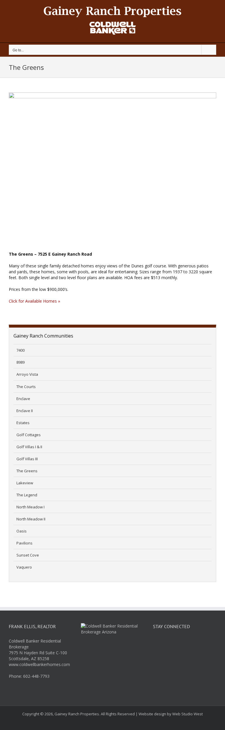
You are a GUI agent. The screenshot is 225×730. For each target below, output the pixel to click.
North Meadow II (30, 519)
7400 (20, 350)
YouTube (200, 643)
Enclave (23, 398)
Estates (23, 422)
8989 (20, 362)
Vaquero (24, 567)
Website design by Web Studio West (171, 713)
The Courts (26, 386)
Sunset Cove (27, 555)
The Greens (27, 470)
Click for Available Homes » (34, 301)
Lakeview (24, 482)
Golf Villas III (27, 458)
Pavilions (24, 543)
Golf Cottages (28, 434)
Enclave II (24, 410)
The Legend (26, 495)
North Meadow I (30, 507)
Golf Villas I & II (29, 446)
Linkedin (186, 643)
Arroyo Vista (27, 374)
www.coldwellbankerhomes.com (39, 664)
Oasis (21, 531)
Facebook (158, 643)
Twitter (172, 643)
